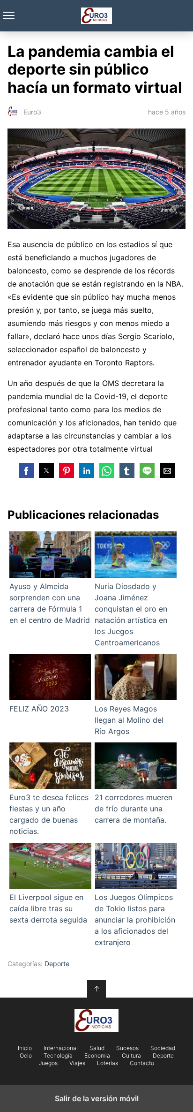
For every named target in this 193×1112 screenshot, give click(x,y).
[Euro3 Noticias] (96, 1020)
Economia (97, 1056)
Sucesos (127, 1048)
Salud (96, 1048)
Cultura (131, 1056)
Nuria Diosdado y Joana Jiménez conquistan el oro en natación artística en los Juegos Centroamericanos (131, 614)
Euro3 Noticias (96, 16)
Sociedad (162, 1048)
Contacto (142, 1063)
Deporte (57, 964)
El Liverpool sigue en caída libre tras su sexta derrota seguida (48, 908)
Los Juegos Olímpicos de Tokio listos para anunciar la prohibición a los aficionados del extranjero (135, 920)
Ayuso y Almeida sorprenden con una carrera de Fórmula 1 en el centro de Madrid (49, 603)
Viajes (77, 1063)
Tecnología (58, 1056)
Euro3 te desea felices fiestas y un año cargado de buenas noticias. (49, 814)
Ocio (26, 1056)
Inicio (25, 1048)
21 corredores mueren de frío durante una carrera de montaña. (133, 809)
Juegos (48, 1063)
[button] (26, 470)
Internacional (61, 1048)
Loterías (107, 1063)
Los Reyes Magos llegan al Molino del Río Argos (129, 720)
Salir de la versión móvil (97, 1098)
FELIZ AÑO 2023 (39, 708)
